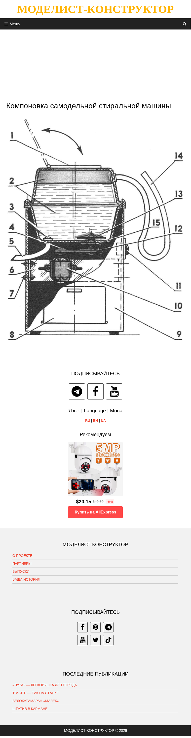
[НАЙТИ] (185, 23)
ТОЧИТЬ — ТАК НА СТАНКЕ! (36, 693)
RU (87, 421)
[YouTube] (114, 391)
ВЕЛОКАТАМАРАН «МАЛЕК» (35, 701)
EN (95, 421)
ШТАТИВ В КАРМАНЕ (29, 709)
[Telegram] (77, 391)
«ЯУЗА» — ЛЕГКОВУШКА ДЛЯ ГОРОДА (44, 685)
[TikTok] (108, 640)
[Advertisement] (95, 64)
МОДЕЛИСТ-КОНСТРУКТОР (95, 9)
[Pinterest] (95, 627)
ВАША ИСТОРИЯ (26, 579)
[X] (95, 640)
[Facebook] (95, 391)
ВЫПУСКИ (20, 571)
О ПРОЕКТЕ (22, 556)
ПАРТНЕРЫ (21, 564)
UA (103, 421)
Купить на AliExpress (95, 512)
